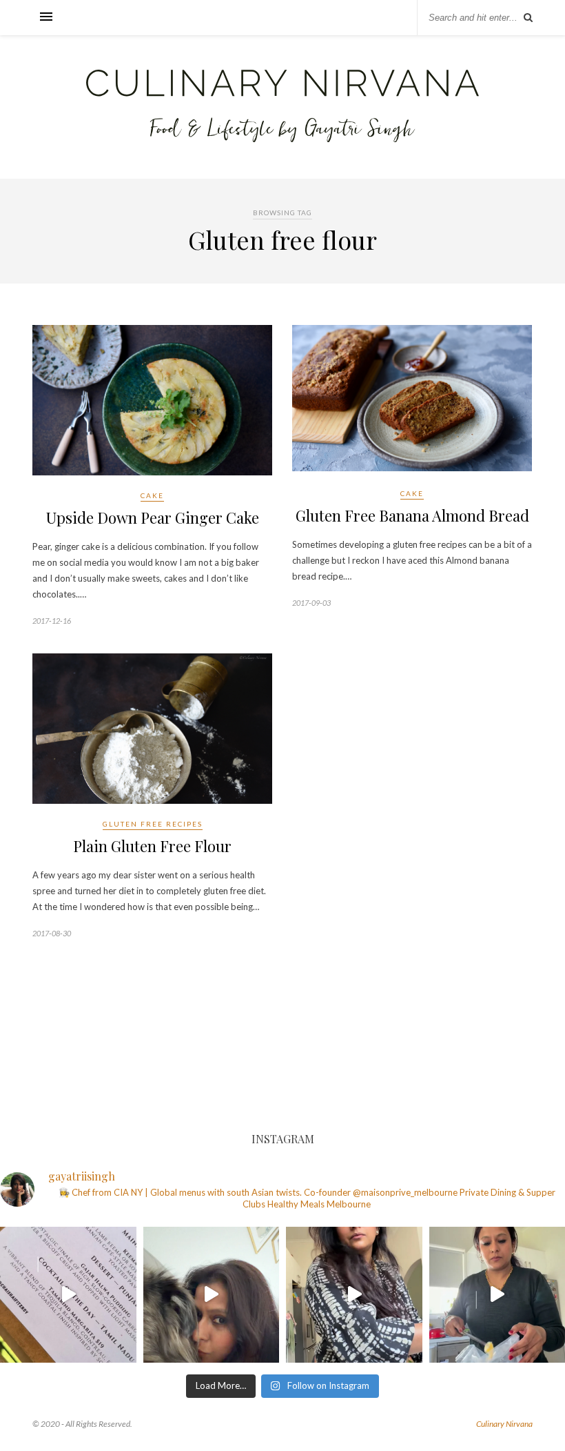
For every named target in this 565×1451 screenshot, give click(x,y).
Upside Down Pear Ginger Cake (152, 517)
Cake (152, 495)
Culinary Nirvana (504, 1424)
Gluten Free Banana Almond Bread (412, 515)
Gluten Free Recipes (153, 824)
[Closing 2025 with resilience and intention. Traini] (211, 1295)
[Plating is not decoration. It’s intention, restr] (68, 1295)
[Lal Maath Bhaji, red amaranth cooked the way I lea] (354, 1295)
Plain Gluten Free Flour (152, 846)
